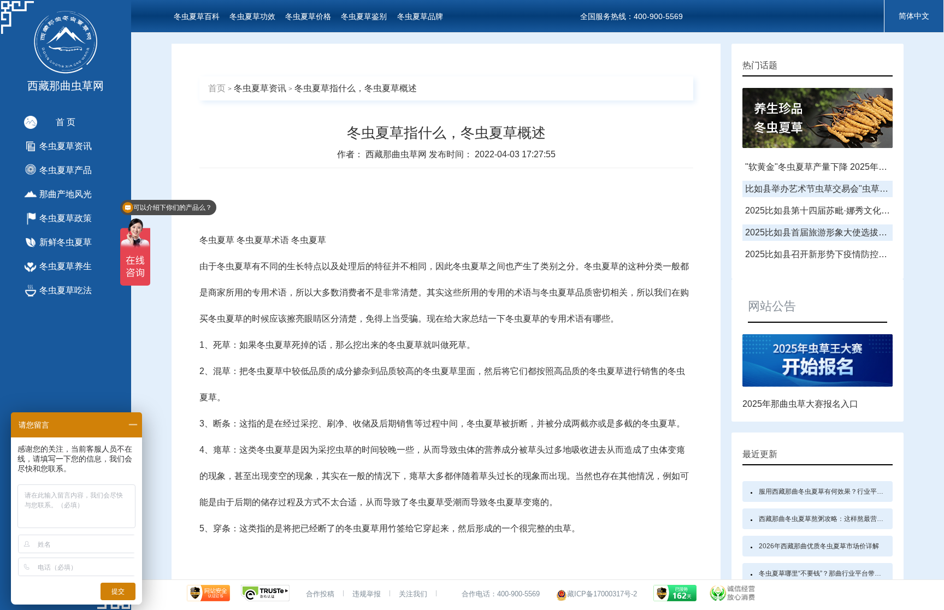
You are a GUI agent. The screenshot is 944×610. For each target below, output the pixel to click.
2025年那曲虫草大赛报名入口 (800, 403)
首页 (217, 88)
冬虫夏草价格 (308, 16)
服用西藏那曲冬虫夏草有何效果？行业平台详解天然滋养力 (844, 491)
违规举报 (366, 594)
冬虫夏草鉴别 (364, 16)
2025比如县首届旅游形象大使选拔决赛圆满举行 (838, 232)
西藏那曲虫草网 (397, 154)
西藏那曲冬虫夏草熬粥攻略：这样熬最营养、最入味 (834, 519)
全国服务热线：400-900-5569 (631, 16)
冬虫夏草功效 (252, 16)
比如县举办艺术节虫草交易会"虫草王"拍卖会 (831, 188)
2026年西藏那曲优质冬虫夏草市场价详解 (819, 546)
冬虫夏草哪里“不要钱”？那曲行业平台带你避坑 (826, 573)
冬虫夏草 (216, 240)
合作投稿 (320, 594)
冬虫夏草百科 (197, 16)
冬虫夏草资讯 (260, 88)
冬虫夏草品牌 (420, 16)
